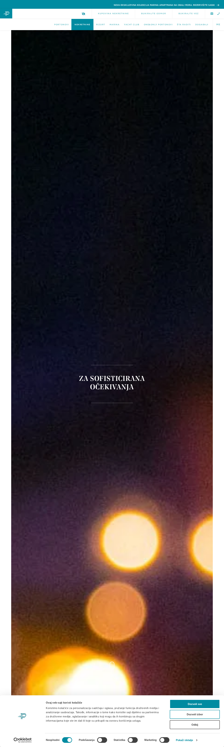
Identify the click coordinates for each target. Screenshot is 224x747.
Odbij (194, 724)
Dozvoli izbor (195, 714)
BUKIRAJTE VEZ (188, 13)
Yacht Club (131, 24)
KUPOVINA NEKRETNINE (113, 13)
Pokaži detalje (184, 740)
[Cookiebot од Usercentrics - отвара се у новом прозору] (22, 740)
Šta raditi (184, 24)
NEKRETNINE (82, 24)
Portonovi (61, 24)
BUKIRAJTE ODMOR (153, 13)
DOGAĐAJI (201, 24)
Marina (115, 24)
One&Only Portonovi (158, 24)
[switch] (102, 740)
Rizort (100, 24)
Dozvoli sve (195, 704)
